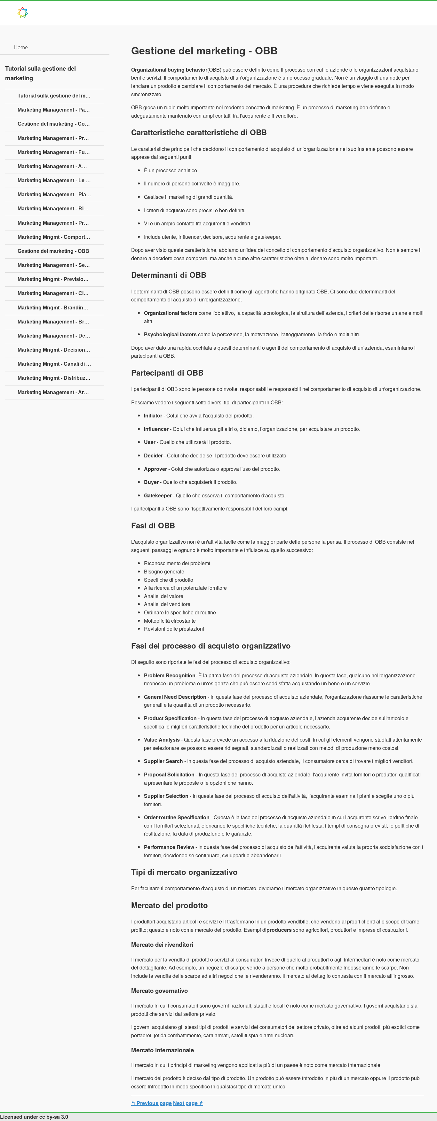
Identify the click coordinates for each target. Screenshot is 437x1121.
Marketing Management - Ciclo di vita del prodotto (61, 293)
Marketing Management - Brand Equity (61, 321)
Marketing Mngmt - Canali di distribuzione (61, 364)
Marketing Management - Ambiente (59, 166)
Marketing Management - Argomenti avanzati (61, 392)
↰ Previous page (151, 1103)
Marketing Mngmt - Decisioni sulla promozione (61, 350)
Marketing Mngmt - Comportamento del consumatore (61, 237)
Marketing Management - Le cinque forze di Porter (61, 180)
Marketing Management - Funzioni (58, 152)
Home (21, 47)
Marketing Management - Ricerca (57, 208)
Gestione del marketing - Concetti (58, 124)
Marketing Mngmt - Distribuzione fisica (61, 378)
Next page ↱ (188, 1103)
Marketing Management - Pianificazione (61, 194)
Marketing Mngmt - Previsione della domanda (61, 279)
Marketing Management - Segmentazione (61, 265)
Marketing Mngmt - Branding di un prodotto (61, 307)
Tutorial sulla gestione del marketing (61, 95)
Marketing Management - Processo (60, 138)
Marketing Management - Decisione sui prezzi (61, 336)
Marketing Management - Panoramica (61, 110)
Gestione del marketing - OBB (53, 251)
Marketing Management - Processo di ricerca (61, 223)
